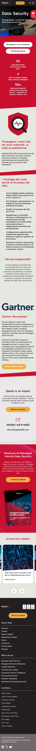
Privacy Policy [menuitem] (17, 740)
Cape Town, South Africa (9, 713)
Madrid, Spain (5, 710)
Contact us (20, 3)
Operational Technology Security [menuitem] (13, 681)
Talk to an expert (18, 615)
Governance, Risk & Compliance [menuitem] (13, 673)
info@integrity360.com (18, 430)
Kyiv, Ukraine (5, 719)
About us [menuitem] (4, 628)
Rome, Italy (5, 723)
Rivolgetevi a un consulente (18, 44)
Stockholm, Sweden (7, 700)
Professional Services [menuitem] (9, 676)
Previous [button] (14, 590)
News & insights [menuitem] (7, 634)
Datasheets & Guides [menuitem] (9, 637)
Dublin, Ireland (6, 693)
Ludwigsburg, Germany (8, 706)
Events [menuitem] (3, 640)
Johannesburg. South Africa (10, 716)
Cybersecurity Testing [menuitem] (9, 670)
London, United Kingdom (9, 697)
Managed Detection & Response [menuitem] (13, 664)
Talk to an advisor (18, 409)
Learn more (9, 579)
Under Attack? (33, 16)
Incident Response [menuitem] (8, 667)
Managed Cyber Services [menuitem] (10, 661)
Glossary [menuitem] (4, 649)
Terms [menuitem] (3, 740)
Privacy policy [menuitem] (6, 646)
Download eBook (18, 51)
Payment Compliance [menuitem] (9, 678)
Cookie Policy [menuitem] (25, 740)
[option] (18, 564)
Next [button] (22, 590)
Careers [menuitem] (4, 631)
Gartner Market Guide (14, 366)
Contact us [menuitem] (5, 643)
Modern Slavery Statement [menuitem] (9, 742)
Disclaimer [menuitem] (9, 740)
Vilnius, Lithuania (6, 726)
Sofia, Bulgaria (6, 703)
